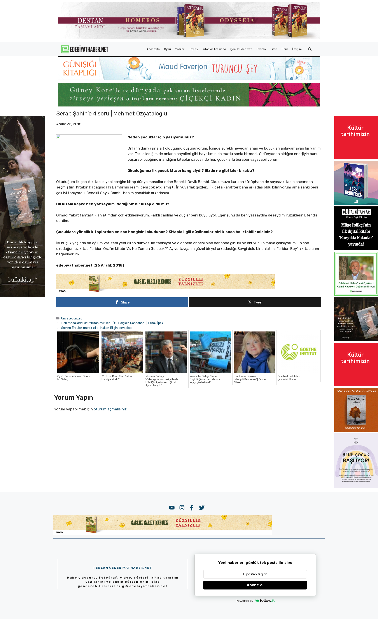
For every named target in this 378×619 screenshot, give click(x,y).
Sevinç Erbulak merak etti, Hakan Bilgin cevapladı (96, 328)
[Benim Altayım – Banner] (356, 430)
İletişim (297, 49)
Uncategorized (71, 318)
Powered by (244, 600)
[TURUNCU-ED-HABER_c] (189, 79)
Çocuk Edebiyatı (241, 49)
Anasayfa (153, 49)
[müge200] (356, 249)
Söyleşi (193, 49)
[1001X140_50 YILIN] (189, 38)
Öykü (167, 49)
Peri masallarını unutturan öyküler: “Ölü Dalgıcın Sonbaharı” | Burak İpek (112, 323)
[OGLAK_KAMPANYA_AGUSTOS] (356, 158)
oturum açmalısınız (110, 409)
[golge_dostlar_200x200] (356, 203)
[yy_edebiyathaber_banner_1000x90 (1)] (165, 292)
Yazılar (179, 49)
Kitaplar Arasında (214, 49)
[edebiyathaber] (189, 105)
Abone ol (255, 585)
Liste (274, 49)
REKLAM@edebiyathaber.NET (122, 567)
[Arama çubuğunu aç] (310, 49)
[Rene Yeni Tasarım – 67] (356, 487)
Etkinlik (261, 49)
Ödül (285, 49)
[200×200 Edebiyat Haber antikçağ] (356, 339)
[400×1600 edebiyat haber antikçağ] (22, 295)
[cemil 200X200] (356, 294)
